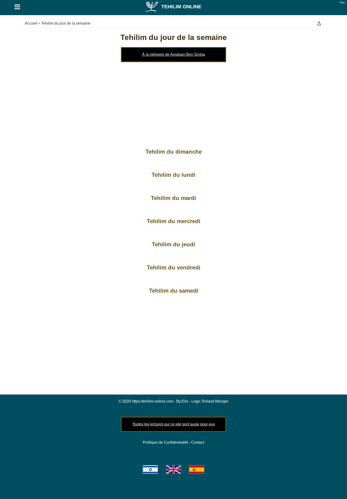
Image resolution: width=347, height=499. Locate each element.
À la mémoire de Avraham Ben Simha (173, 54)
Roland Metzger (215, 401)
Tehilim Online (181, 6)
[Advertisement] (173, 102)
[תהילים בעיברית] (150, 469)
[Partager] (319, 23)
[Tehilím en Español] (196, 469)
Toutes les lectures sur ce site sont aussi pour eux (173, 424)
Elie (185, 401)
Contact (197, 442)
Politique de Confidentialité (165, 442)
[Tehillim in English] (173, 469)
